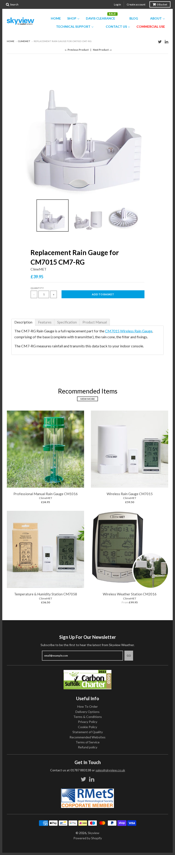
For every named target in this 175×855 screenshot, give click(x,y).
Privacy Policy (87, 722)
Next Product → (102, 49)
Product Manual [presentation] (94, 322)
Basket (162, 4)
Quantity (37, 288)
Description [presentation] (23, 322)
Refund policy (87, 747)
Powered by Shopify (87, 838)
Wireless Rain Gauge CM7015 (130, 494)
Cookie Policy (87, 727)
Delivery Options (87, 712)
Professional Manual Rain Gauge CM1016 (45, 494)
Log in (117, 4)
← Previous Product (77, 49)
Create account (136, 4)
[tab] (23, 322)
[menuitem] (53, 18)
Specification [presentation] (67, 322)
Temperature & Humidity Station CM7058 (45, 594)
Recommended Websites (87, 737)
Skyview (93, 833)
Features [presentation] (44, 322)
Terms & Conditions (87, 717)
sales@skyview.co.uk (110, 770)
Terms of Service (88, 742)
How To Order (87, 706)
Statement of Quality (87, 732)
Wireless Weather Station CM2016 (130, 594)
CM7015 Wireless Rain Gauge (128, 331)
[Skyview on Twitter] (160, 41)
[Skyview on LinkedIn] (166, 41)
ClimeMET (24, 41)
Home (10, 41)
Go (129, 655)
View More (87, 398)
